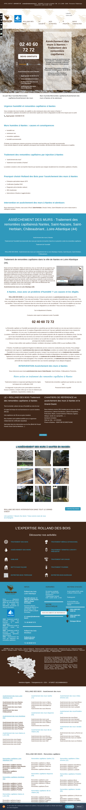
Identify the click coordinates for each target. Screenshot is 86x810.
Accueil (5, 96)
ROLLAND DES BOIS (15, 297)
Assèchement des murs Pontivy (13, 729)
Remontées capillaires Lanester (13, 786)
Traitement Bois (18, 649)
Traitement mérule (39, 649)
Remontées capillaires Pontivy (12, 790)
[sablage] (6, 559)
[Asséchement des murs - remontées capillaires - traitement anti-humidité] (6, 550)
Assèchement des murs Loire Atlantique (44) (12, 697)
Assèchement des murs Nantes (13, 702)
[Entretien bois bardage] (46, 575)
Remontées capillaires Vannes (12, 785)
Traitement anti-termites (52, 649)
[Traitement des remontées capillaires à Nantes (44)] (43, 458)
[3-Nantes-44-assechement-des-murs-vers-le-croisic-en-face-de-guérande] (61, 458)
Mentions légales (24, 682)
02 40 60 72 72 (17, 3)
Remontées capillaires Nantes (12, 765)
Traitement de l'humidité (43, 244)
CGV (45, 682)
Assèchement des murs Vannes (13, 724)
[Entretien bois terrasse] (6, 575)
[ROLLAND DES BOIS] (7, 18)
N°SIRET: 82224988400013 (58, 682)
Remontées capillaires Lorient (12, 783)
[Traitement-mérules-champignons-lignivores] (46, 542)
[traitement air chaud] (46, 559)
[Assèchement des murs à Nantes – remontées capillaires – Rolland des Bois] (25, 458)
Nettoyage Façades (12, 650)
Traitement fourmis (23, 650)
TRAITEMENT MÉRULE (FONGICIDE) (64, 542)
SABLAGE (14, 559)
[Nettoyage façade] (6, 567)
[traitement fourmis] (46, 567)
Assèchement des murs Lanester (13, 725)
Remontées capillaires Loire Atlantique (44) (12, 759)
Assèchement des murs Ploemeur (13, 727)
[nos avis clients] (22, 64)
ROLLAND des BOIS (8, 649)
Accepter (69, 806)
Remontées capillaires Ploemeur (13, 788)
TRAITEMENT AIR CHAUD (60, 559)
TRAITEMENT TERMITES (60, 550)
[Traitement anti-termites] (46, 550)
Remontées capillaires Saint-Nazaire (14, 766)
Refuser (79, 806)
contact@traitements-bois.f (29, 3)
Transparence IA (36, 682)
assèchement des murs (61, 297)
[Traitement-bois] (6, 542)
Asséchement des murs (64, 649)
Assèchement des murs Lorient (13, 722)
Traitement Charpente (28, 649)
